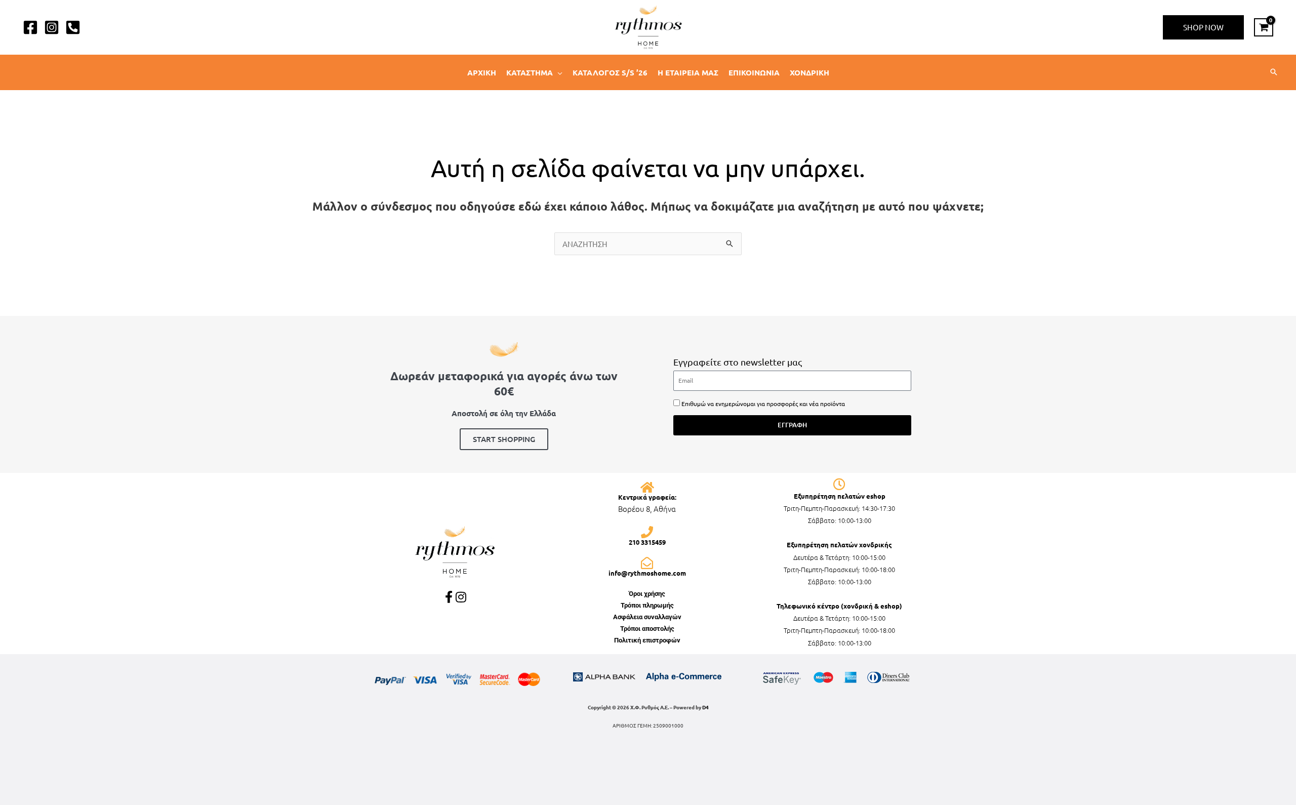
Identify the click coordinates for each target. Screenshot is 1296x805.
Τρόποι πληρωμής (647, 605)
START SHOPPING (504, 439)
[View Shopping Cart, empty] (1263, 27)
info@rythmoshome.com (647, 573)
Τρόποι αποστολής (647, 628)
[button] (1203, 27)
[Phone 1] (72, 27)
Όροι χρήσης (647, 593)
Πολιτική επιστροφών (647, 640)
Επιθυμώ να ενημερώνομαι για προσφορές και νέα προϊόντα (763, 403)
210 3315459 (647, 542)
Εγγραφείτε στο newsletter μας (737, 361)
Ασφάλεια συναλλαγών (647, 617)
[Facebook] (30, 27)
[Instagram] (51, 27)
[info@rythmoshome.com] (647, 563)
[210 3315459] (647, 532)
